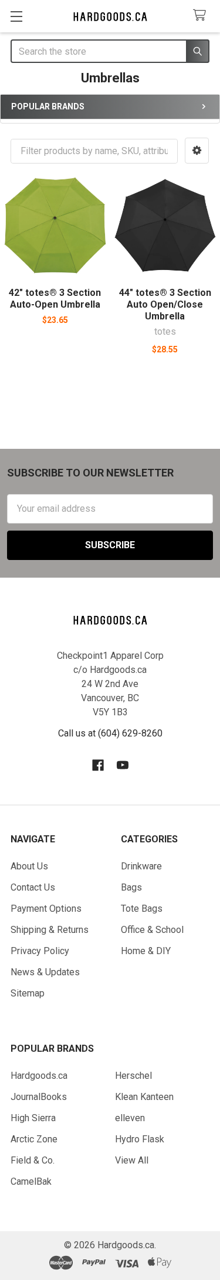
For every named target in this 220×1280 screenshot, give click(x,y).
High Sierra (33, 1118)
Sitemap (28, 993)
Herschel (133, 1075)
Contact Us (33, 887)
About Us (29, 866)
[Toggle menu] (16, 16)
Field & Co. (33, 1160)
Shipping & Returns (50, 929)
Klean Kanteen (144, 1096)
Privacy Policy (40, 950)
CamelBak (31, 1181)
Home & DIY (146, 950)
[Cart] (202, 15)
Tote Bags (142, 908)
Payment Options (46, 908)
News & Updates (45, 972)
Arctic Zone (34, 1139)
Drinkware (141, 866)
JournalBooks (39, 1096)
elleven (130, 1118)
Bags (131, 887)
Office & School (152, 929)
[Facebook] (98, 765)
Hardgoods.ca (39, 1075)
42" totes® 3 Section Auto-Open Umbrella (55, 298)
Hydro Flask (139, 1139)
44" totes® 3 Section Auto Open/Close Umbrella (165, 304)
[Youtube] (122, 765)
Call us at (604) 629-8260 (110, 733)
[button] (197, 151)
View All (131, 1160)
